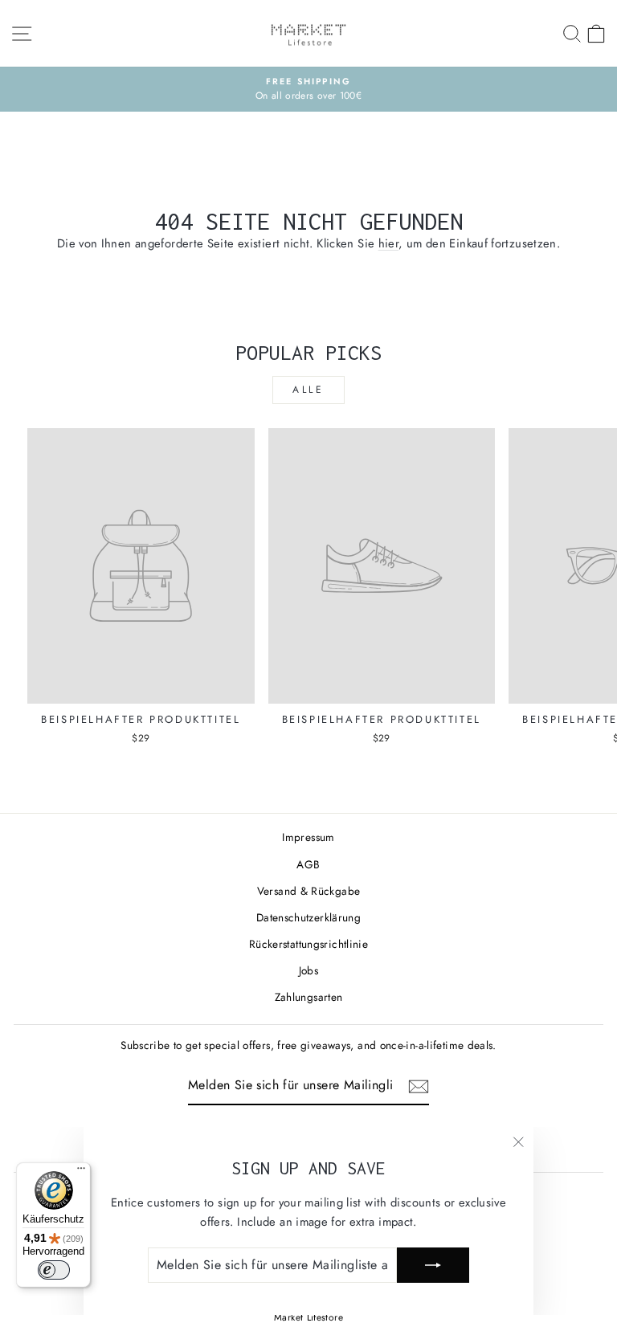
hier (388, 243)
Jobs (308, 970)
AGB (308, 864)
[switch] (54, 1270)
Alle (308, 389)
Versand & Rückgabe (309, 891)
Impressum (308, 837)
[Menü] (81, 1172)
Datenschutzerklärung (308, 917)
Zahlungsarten (309, 997)
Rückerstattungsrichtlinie (308, 944)
